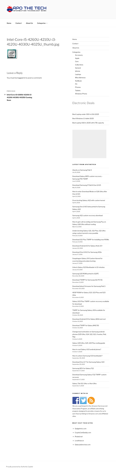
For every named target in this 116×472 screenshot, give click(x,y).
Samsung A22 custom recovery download (87, 215)
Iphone (77, 71)
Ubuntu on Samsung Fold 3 (82, 170)
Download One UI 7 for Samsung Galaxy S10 (88, 362)
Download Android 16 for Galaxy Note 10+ (87, 246)
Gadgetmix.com (80, 429)
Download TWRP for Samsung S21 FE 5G (87, 280)
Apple (77, 58)
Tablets (77, 90)
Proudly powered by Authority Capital (19, 467)
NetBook (78, 81)
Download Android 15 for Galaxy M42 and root (89, 319)
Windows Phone (81, 94)
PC (76, 84)
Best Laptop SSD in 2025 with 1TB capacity (88, 123)
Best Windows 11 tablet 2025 (83, 118)
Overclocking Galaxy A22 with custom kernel (88, 200)
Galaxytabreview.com (83, 445)
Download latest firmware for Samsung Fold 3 (88, 286)
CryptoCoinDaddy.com (83, 432)
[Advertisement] (89, 144)
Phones (78, 87)
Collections (79, 65)
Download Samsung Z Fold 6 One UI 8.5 (86, 185)
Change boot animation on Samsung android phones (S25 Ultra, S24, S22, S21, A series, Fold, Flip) (89, 334)
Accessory (79, 55)
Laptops (78, 74)
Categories (41, 23)
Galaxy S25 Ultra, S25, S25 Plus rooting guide (88, 343)
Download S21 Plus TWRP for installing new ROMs (90, 239)
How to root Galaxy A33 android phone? (86, 349)
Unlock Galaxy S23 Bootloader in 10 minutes (88, 267)
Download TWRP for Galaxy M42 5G (85, 325)
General (78, 68)
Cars (77, 61)
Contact (19, 23)
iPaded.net (79, 436)
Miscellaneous (80, 77)
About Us (29, 23)
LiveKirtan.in (79, 441)
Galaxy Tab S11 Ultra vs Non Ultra (84, 383)
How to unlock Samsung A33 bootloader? (87, 356)
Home (9, 23)
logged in (21, 78)
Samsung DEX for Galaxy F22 (83, 368)
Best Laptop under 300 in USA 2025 (85, 114)
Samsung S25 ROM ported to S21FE (85, 274)
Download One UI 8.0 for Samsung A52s (87, 252)
